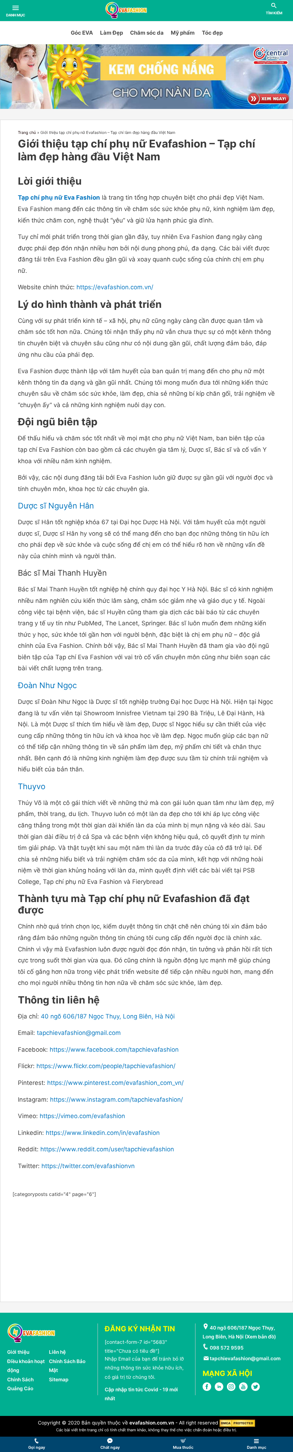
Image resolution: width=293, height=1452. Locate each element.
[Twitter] (255, 1389)
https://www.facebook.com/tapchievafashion (114, 1049)
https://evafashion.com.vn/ (114, 287)
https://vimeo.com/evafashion (82, 1116)
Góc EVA (82, 32)
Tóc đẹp (212, 32)
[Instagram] (231, 1389)
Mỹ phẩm (183, 32)
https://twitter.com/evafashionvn (88, 1166)
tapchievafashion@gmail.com (79, 1032)
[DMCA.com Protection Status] (237, 1423)
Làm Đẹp (111, 32)
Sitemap (59, 1379)
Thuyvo (31, 786)
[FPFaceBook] (207, 1389)
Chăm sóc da (147, 32)
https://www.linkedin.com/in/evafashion (103, 1132)
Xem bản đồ (260, 1337)
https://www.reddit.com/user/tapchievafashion (107, 1149)
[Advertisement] (147, 1249)
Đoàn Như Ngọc (47, 685)
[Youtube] (243, 1389)
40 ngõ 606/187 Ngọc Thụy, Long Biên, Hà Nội (108, 1016)
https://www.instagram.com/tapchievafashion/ (116, 1099)
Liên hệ (57, 1352)
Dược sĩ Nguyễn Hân (56, 505)
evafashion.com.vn (151, 1423)
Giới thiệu (18, 1352)
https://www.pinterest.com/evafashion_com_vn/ (115, 1082)
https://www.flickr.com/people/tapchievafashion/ (105, 1066)
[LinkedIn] (219, 1389)
